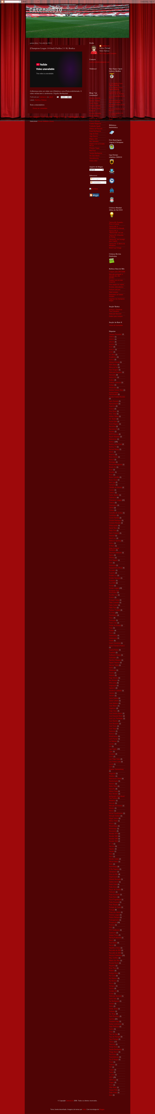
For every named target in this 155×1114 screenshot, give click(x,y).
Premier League (114, 915)
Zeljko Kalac (113, 1092)
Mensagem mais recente (41, 117)
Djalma (111, 555)
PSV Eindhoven (114, 930)
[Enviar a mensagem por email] (62, 97)
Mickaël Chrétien (114, 816)
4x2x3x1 (112, 344)
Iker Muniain (113, 680)
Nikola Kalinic (113, 861)
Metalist (111, 808)
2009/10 (111, 337)
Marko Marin (113, 786)
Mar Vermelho (93, 141)
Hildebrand (112, 670)
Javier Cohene (113, 701)
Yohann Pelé (113, 1090)
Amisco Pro (113, 377)
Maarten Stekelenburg (116, 769)
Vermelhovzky (94, 158)
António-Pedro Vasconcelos (113, 393)
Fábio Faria (112, 607)
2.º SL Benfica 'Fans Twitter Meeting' (116, 88)
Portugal (111, 910)
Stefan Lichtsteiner (115, 1024)
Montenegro (113, 828)
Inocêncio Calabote (115, 690)
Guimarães (112, 657)
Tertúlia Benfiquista (95, 153)
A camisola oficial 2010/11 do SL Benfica (116, 93)
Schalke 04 (112, 991)
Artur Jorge (112, 414)
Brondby (111, 472)
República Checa (114, 948)
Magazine (112, 773)
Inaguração (112, 685)
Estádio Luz (113, 575)
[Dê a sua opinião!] (64, 97)
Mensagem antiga (76, 117)
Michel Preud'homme (116, 813)
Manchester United (115, 778)
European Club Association (114, 591)
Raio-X (111, 940)
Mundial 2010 (113, 841)
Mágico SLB (93, 139)
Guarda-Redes (113, 650)
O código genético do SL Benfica (116, 114)
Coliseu (111, 510)
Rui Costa (112, 976)
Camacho (112, 485)
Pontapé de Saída (115, 907)
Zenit (110, 1095)
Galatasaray (113, 638)
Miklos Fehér (113, 821)
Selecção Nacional (115, 314)
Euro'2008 (112, 583)
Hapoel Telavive (114, 662)
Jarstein (111, 695)
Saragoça (112, 986)
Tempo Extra (113, 1047)
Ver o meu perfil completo (108, 53)
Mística (111, 823)
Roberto (111, 970)
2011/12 (111, 342)
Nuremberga (113, 866)
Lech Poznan (113, 739)
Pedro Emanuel (114, 902)
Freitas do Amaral (115, 625)
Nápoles (111, 849)
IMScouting (113, 683)
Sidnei (111, 1006)
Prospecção (113, 922)
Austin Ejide (113, 421)
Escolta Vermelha (95, 113)
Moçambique (113, 826)
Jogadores (112, 708)
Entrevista (112, 565)
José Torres (113, 726)
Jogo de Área (93, 134)
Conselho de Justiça (115, 513)
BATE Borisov (113, 434)
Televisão (112, 1044)
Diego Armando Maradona (114, 549)
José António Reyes (115, 713)
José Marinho (113, 721)
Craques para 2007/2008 (117, 272)
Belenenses (113, 439)
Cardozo (111, 492)
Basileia (111, 431)
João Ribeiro (113, 706)
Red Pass (92, 150)
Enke (110, 563)
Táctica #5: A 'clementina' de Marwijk (116, 227)
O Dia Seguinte (114, 869)
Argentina (112, 406)
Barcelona (112, 426)
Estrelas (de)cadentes (116, 287)
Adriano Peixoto (114, 362)
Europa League (114, 588)
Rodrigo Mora (113, 973)
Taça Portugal (113, 1039)
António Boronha (94, 98)
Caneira (111, 490)
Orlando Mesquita (115, 879)
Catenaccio (45, 10)
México (111, 811)
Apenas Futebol (94, 101)
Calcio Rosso (93, 103)
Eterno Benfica (94, 116)
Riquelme (112, 966)
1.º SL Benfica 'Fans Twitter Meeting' (116, 84)
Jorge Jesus (113, 711)
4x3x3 (111, 347)
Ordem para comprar (116, 316)
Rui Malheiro (113, 978)
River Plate (112, 968)
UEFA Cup (112, 1080)
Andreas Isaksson (115, 382)
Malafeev (112, 776)
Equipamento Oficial (115, 568)
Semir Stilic (113, 998)
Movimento (112, 831)
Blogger (101, 1109)
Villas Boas (113, 1087)
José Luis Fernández (116, 718)
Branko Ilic (112, 467)
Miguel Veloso (113, 818)
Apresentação (113, 404)
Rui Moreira (113, 981)
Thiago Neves (113, 1052)
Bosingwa (112, 462)
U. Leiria (111, 1075)
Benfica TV (112, 447)
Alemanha (112, 375)
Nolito (111, 864)
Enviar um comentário (40, 108)
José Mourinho (114, 723)
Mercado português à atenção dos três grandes (116, 276)
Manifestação (113, 781)
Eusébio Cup (113, 595)
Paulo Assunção (114, 894)
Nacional (112, 846)
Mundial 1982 (113, 836)
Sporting (111, 1019)
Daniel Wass (113, 528)
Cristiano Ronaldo (115, 523)
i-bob (84, 1109)
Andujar (111, 385)
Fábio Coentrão (114, 602)
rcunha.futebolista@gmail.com (99, 62)
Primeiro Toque (94, 148)
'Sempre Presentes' (115, 334)
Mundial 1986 (113, 839)
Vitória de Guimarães (116, 325)
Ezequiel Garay (114, 600)
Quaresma (112, 933)
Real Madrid (113, 943)
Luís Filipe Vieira (114, 759)
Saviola (111, 988)
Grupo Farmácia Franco (117, 646)
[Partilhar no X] (66, 97)
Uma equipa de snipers (116, 284)
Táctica (111, 1042)
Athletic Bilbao (114, 416)
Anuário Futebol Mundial (117, 397)
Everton (111, 597)
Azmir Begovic (114, 424)
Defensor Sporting (115, 541)
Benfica (37, 100)
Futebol (111, 630)
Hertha (111, 668)
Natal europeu (113, 292)
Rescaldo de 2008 (115, 950)
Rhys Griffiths (113, 958)
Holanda (111, 675)
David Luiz (112, 538)
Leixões (111, 744)
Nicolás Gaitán (114, 859)
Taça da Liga (113, 1034)
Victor (111, 1085)
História (111, 673)
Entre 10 (92, 111)
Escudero (112, 570)
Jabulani (111, 693)
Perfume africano (114, 289)
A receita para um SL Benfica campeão (116, 101)
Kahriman (112, 731)
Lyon (110, 767)
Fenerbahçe (113, 615)
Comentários (96, 182)
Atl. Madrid (112, 419)
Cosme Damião (114, 518)
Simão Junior (113, 1009)
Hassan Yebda (114, 665)
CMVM (111, 508)
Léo (110, 746)
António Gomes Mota (116, 390)
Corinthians (112, 515)
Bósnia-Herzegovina (115, 464)
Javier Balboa (113, 698)
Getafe (111, 640)
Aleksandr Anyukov (115, 372)
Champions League (115, 500)
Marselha (112, 789)
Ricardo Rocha (114, 963)
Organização (113, 877)
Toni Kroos (112, 1054)
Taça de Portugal (114, 1037)
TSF (110, 1067)
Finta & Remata (94, 121)
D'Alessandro (113, 525)
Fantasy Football (114, 610)
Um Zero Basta (94, 156)
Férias (111, 618)
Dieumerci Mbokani (115, 552)
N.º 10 (111, 844)
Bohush (111, 459)
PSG (110, 927)
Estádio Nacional (114, 578)
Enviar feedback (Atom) (46, 121)
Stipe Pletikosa (114, 1026)
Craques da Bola (94, 106)
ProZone (112, 925)
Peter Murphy (113, 905)
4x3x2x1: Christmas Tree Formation (115, 310)
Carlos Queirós (114, 495)
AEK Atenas (113, 365)
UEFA (111, 1077)
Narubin (111, 851)
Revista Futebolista (115, 955)
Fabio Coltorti (113, 605)
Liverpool (112, 754)
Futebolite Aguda (94, 126)
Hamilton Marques (115, 660)
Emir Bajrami (113, 560)
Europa (111, 585)
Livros (111, 756)
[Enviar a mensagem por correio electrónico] (57, 97)
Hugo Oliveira (113, 678)
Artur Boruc (113, 411)
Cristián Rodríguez (115, 520)
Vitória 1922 (93, 161)
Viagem (111, 1082)
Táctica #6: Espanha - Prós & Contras (116, 223)
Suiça (111, 1031)
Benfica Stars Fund (115, 444)
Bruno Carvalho (114, 477)
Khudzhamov (113, 736)
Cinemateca (113, 505)
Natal (110, 854)
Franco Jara (113, 623)
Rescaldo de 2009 (115, 953)
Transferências (114, 1057)
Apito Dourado (113, 401)
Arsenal (111, 409)
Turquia (111, 1070)
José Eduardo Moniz (116, 716)
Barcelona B (113, 429)
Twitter (111, 1072)
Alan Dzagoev (113, 370)
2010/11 (111, 339)
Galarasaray (113, 635)
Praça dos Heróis (114, 912)
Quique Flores (113, 935)
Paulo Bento (113, 897)
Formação (112, 620)
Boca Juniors (113, 457)
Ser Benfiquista (114, 1001)
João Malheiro (113, 703)
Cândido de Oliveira (115, 487)
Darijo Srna (112, 530)
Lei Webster (113, 741)
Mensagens (96, 179)
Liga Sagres (113, 749)
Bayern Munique (114, 437)
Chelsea (43, 100)
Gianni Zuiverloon (115, 643)
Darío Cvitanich (114, 533)
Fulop (111, 628)
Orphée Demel (113, 882)
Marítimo (112, 784)
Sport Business (114, 1016)
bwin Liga (112, 482)
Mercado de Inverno (115, 806)
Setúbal (111, 1003)
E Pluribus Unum (95, 108)
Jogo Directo (93, 136)
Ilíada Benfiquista (95, 131)
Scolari (111, 993)
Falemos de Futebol (95, 118)
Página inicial (60, 117)
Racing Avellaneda (115, 937)
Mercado (112, 803)
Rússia (111, 983)
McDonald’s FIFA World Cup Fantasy (116, 797)
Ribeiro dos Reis (114, 960)
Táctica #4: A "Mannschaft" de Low (116, 231)
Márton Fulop (113, 791)
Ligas (111, 751)
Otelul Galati (113, 884)
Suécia (111, 1029)
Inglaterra (112, 688)
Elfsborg (111, 557)
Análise (111, 380)
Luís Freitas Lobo (115, 762)
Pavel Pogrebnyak (115, 899)
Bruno (111, 475)
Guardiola (112, 652)
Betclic (111, 452)
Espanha (112, 573)
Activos (111, 359)
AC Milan (112, 354)
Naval (111, 856)
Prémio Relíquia (114, 917)
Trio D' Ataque (113, 1059)
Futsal (111, 633)
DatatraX (112, 535)
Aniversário (112, 387)
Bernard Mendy (114, 449)
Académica (112, 357)
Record (111, 945)
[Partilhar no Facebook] (68, 97)
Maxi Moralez (113, 794)
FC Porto (112, 613)
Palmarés (112, 892)
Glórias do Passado (95, 128)
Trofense (112, 1064)
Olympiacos (113, 872)
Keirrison (112, 734)
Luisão (111, 764)
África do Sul (113, 367)
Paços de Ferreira (115, 889)
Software (112, 1011)
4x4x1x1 (112, 349)
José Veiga (112, 728)
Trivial (111, 1062)
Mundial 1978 (113, 833)
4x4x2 (111, 352)
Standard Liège (114, 1021)
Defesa (111, 543)
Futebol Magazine (95, 123)
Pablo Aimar (113, 887)
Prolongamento (114, 920)
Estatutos (112, 580)
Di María (112, 546)
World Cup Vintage (115, 248)
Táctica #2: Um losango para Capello (117, 240)
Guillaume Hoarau (115, 655)
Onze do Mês (113, 874)
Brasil (111, 469)
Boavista (112, 454)
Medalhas (112, 800)
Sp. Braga (112, 1014)
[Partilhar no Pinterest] (70, 97)
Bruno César (113, 480)
